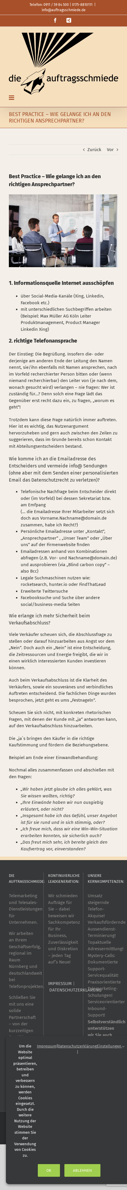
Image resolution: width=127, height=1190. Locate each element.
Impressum (46, 1046)
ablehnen (82, 1170)
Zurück (94, 149)
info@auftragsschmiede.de (64, 10)
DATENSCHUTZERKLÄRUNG (75, 990)
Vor (110, 149)
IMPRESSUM (60, 983)
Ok (48, 1170)
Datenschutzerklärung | (77, 1049)
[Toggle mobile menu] (12, 98)
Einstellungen (109, 1046)
